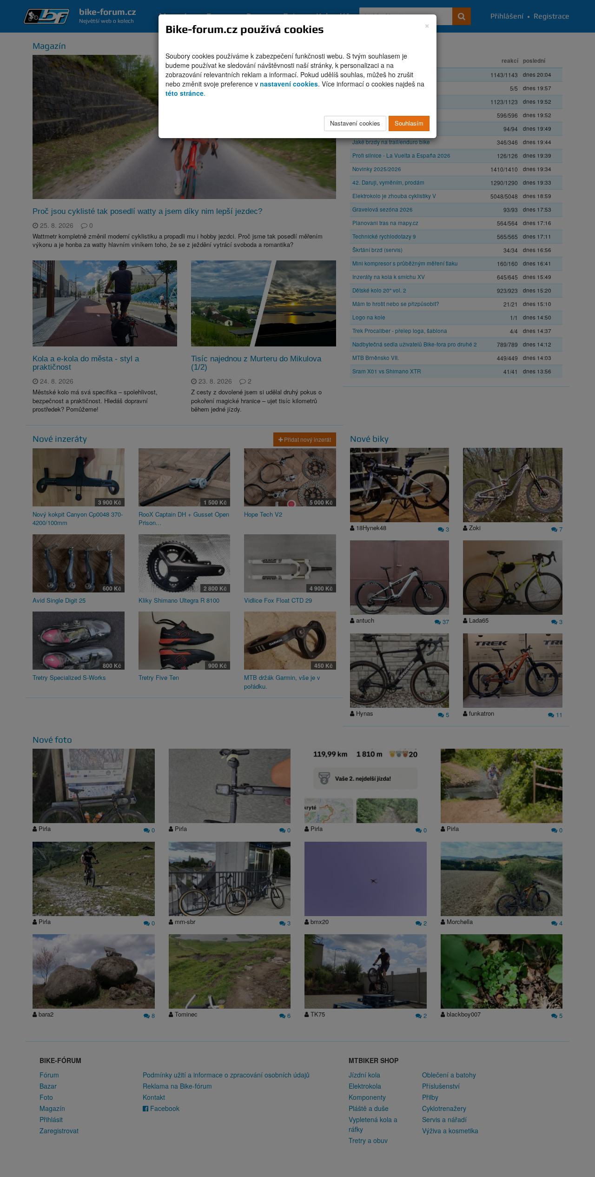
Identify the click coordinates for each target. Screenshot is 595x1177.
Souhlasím (409, 123)
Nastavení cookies (355, 123)
